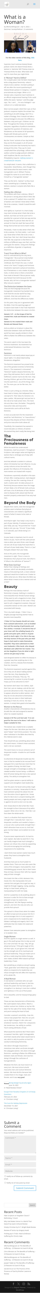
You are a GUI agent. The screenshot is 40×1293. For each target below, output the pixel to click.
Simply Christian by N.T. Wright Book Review (20, 1227)
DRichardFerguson (12, 27)
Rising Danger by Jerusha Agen (20, 1083)
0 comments (28, 29)
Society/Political (17, 29)
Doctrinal (7, 29)
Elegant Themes (19, 1287)
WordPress (20, 1290)
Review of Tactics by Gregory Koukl (16, 1230)
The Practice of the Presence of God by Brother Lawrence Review (17, 1271)
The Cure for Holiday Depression (15, 1103)
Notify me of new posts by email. (18, 1183)
